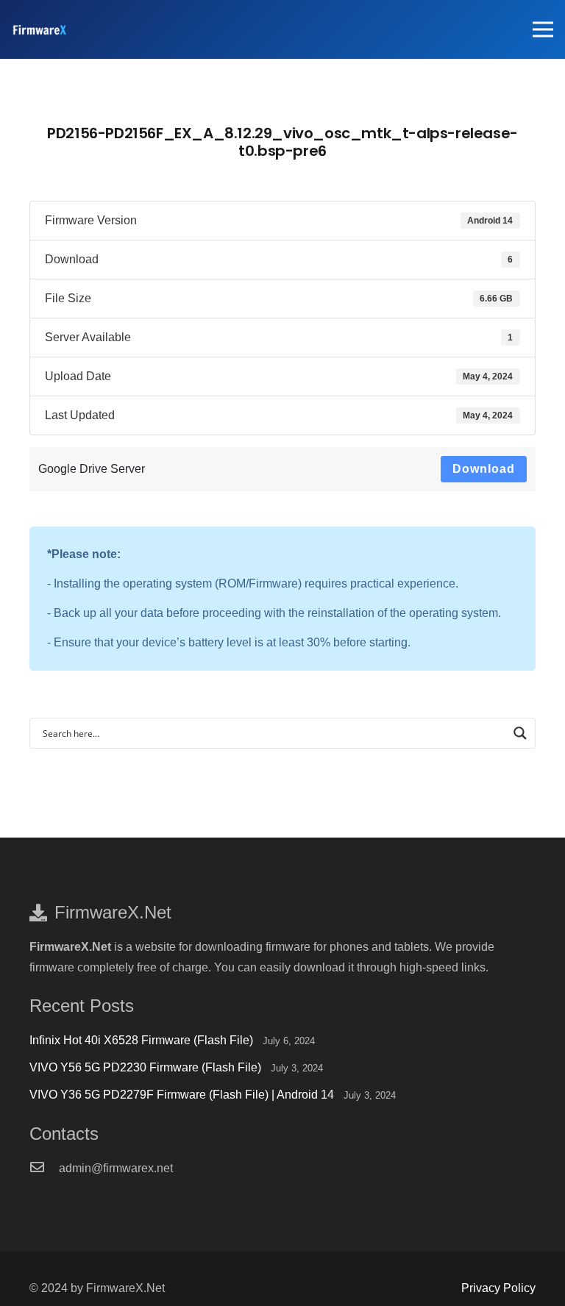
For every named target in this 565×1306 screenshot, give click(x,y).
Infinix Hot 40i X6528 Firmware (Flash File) (141, 1040)
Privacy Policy (498, 1288)
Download (483, 469)
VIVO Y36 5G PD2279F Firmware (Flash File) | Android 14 (181, 1094)
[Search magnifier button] (520, 733)
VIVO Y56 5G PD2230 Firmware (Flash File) (145, 1067)
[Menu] (543, 29)
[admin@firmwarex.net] (44, 1168)
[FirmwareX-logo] (39, 30)
